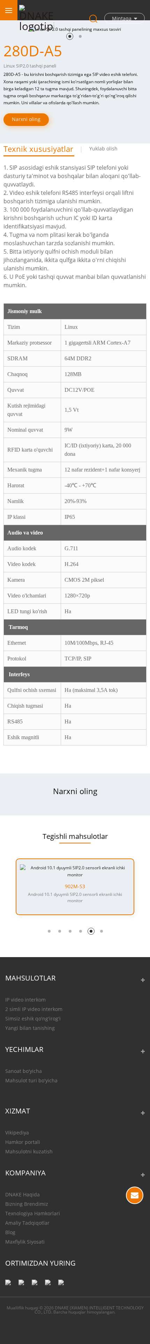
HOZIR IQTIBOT (134, 1195)
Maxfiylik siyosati (25, 1241)
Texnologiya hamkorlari (32, 1213)
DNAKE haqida (22, 1194)
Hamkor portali (22, 1142)
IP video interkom (25, 999)
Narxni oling (26, 119)
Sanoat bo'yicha (23, 1071)
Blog (10, 1232)
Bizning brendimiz (26, 1204)
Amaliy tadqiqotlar (27, 1222)
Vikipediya (17, 1132)
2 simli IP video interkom (33, 1009)
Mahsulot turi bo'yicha (31, 1080)
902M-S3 (75, 886)
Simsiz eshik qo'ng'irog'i (33, 1018)
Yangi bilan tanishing (30, 1028)
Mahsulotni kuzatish (29, 1151)
